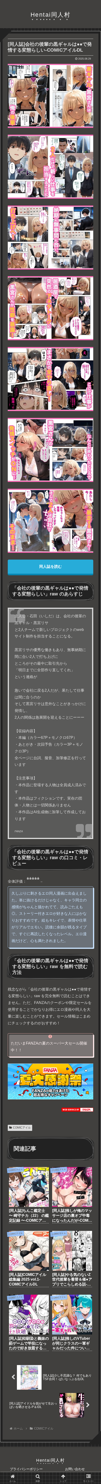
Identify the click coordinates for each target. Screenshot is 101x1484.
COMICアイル (22, 1127)
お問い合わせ (75, 1469)
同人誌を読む (50, 566)
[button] (90, 934)
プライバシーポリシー (26, 1469)
